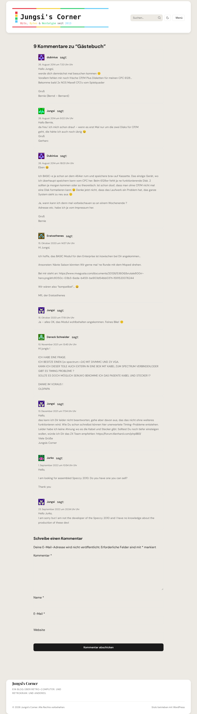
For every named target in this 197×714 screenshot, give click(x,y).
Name (38, 597)
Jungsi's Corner (29, 707)
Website (39, 630)
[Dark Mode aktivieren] (167, 18)
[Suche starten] (159, 18)
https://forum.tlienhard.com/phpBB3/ (118, 433)
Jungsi (51, 310)
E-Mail (39, 614)
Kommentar (42, 555)
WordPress (179, 707)
